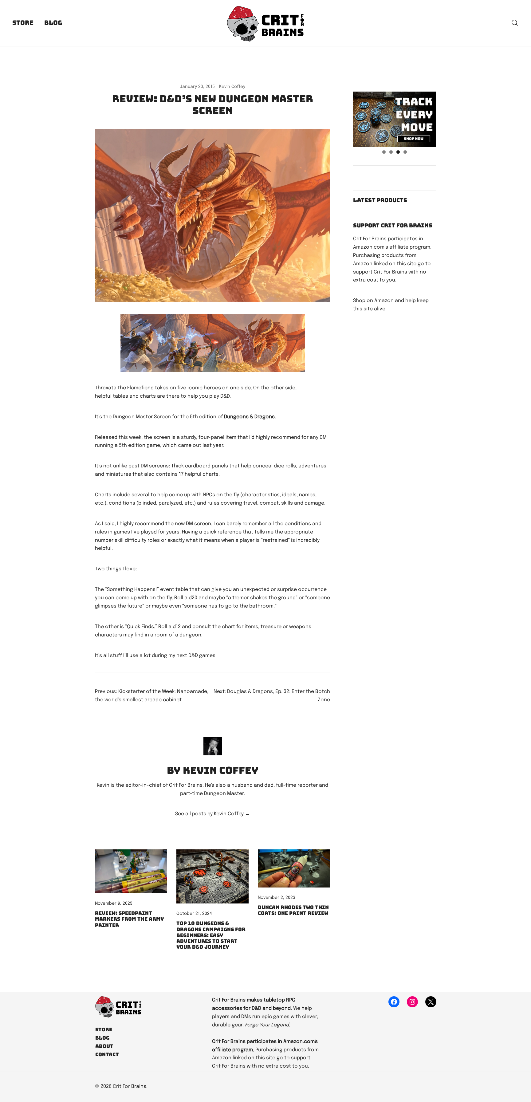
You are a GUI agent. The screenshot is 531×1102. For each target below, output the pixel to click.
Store (22, 23)
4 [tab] (405, 152)
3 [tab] (398, 152)
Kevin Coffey (232, 87)
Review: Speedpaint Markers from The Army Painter (129, 919)
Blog (53, 23)
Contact (107, 1054)
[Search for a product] (515, 23)
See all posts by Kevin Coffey (212, 814)
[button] (355, 87)
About (104, 1046)
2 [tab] (391, 152)
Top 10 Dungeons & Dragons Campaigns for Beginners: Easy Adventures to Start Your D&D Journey (211, 935)
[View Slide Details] (394, 119)
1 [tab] (384, 152)
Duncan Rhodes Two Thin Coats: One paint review (293, 910)
